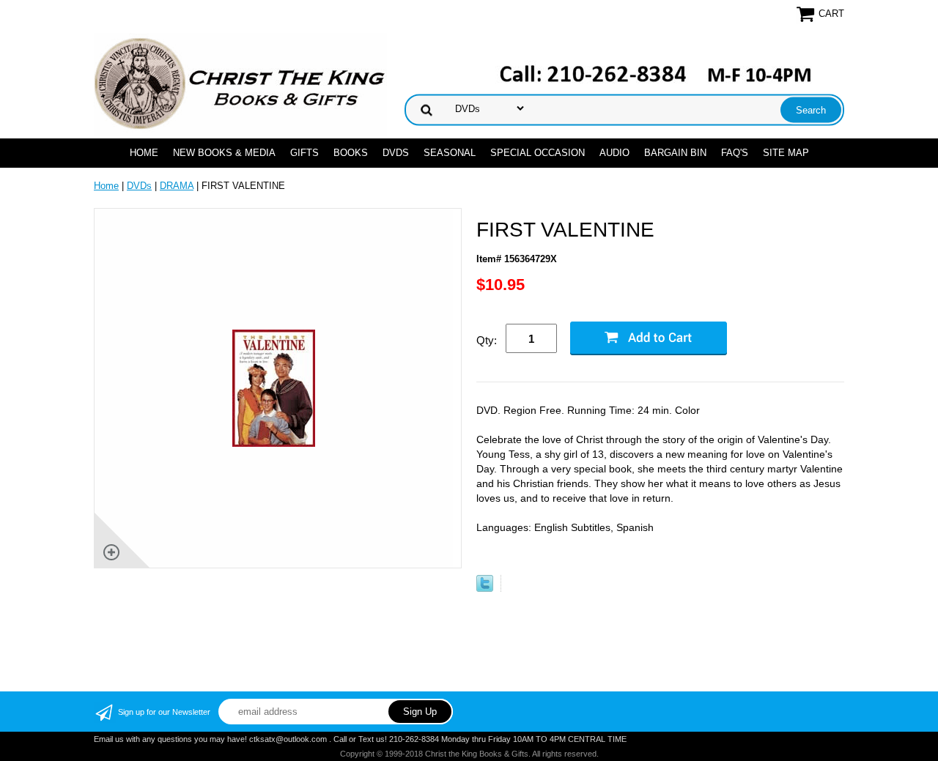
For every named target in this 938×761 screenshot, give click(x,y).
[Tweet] (484, 588)
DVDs (396, 152)
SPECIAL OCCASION (537, 152)
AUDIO (614, 152)
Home (144, 152)
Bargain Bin (675, 152)
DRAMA (176, 185)
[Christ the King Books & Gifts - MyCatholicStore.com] (240, 83)
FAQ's (734, 152)
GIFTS (304, 152)
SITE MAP (786, 152)
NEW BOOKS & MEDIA (224, 152)
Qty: (486, 340)
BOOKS (350, 152)
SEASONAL (450, 152)
